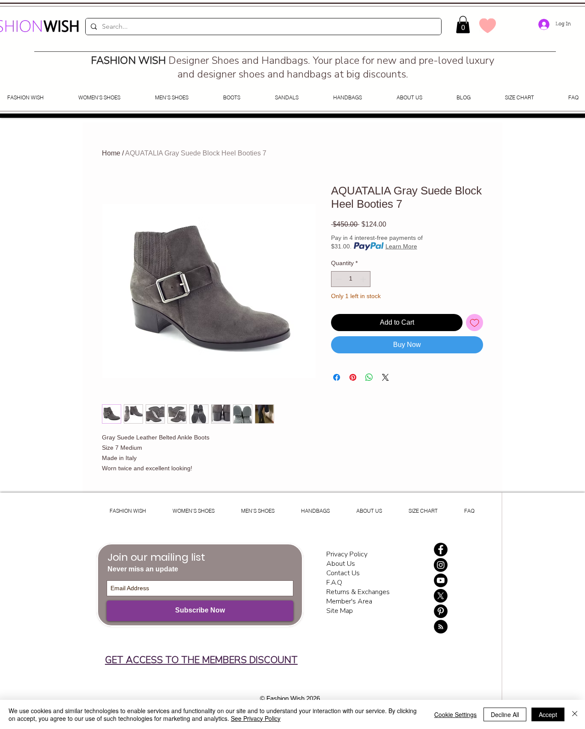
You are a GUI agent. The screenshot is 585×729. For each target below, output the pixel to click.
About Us (340, 563)
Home (111, 153)
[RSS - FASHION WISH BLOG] (441, 626)
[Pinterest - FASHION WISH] (441, 611)
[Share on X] (385, 377)
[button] (463, 24)
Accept (548, 714)
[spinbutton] (350, 279)
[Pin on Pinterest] (353, 377)
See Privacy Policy (256, 718)
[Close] (575, 714)
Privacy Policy (347, 554)
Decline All (505, 714)
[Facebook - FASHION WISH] (441, 549)
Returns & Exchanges (358, 592)
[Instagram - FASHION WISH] (441, 565)
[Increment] (363, 279)
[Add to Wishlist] (474, 322)
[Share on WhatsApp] (369, 377)
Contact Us (343, 573)
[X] (441, 596)
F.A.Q (334, 582)
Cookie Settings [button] (455, 714)
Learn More (401, 246)
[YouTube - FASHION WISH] (441, 580)
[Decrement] (337, 279)
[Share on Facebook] (336, 377)
